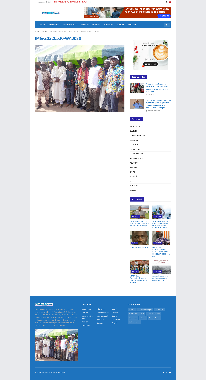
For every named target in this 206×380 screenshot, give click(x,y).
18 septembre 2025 (153, 111)
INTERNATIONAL (69, 25)
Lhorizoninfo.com (46, 372)
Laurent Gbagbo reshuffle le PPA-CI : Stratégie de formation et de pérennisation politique (139, 223)
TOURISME (132, 25)
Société (133, 176)
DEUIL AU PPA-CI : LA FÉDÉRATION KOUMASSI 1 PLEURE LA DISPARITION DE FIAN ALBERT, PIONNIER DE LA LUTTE (161, 251)
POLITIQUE (53, 25)
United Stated (134, 322)
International (136, 158)
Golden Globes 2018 (136, 314)
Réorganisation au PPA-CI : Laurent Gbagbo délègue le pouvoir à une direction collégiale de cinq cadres (160, 224)
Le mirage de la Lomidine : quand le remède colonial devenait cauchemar (160, 278)
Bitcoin (131, 310)
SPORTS (95, 25)
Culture (133, 131)
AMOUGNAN (108, 25)
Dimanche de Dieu (138, 135)
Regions (133, 167)
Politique (134, 163)
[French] (90, 2)
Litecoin (143, 318)
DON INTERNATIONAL (61, 2)
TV (80, 2)
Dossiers (134, 140)
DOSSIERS (85, 25)
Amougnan (135, 126)
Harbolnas (133, 318)
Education (135, 149)
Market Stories (154, 318)
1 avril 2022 (151, 94)
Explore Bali (159, 310)
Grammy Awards (153, 314)
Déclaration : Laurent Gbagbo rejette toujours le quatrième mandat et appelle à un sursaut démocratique (158, 104)
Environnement (137, 154)
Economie (134, 144)
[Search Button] (166, 25)
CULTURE (120, 25)
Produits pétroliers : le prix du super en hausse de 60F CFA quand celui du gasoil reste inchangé (158, 88)
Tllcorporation (60, 372)
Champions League (145, 310)
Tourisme (134, 186)
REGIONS (42, 32)
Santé (132, 172)
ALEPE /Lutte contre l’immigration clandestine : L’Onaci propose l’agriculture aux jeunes (138, 279)
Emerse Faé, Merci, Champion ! (139, 247)
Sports (133, 181)
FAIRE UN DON (56, 32)
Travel (133, 190)
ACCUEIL (42, 25)
